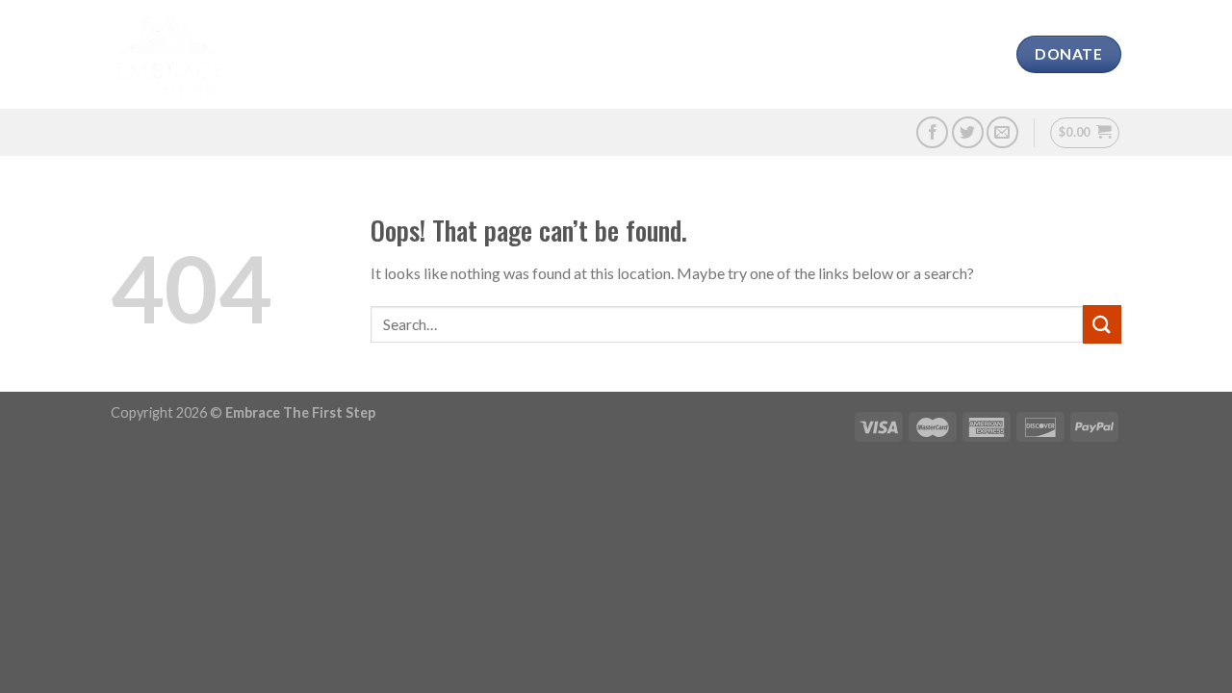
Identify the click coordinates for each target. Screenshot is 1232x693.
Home (279, 54)
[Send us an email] (1002, 132)
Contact (935, 54)
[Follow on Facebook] (932, 132)
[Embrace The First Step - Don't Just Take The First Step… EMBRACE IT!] (170, 54)
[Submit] (1102, 324)
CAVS (414, 54)
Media (712, 54)
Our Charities (508, 54)
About (348, 54)
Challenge (626, 54)
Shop (859, 54)
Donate (787, 54)
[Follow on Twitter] (968, 132)
